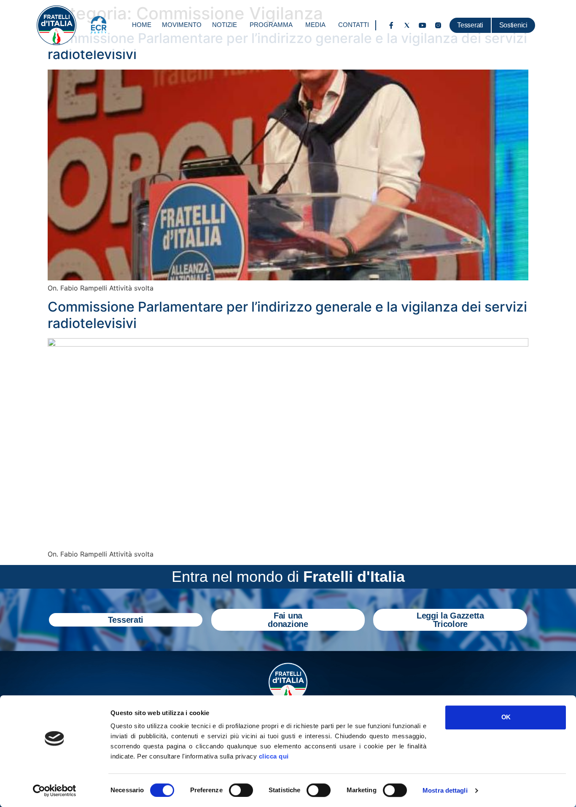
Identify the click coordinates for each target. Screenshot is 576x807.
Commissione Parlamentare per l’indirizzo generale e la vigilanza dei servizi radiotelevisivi (287, 315)
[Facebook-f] (391, 25)
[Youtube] (422, 25)
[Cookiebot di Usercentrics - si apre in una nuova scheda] (55, 790)
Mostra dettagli (445, 790)
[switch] (241, 790)
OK (505, 717)
